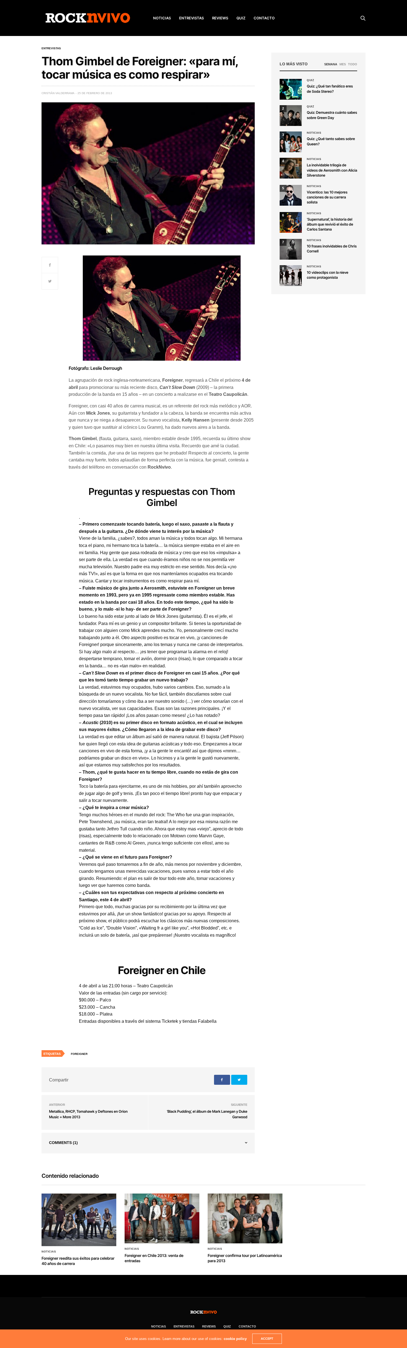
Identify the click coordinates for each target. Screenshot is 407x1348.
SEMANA (330, 64)
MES (342, 64)
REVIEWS (220, 18)
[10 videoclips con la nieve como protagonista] (291, 275)
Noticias (314, 132)
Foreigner (79, 1053)
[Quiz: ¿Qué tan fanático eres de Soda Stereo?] (291, 89)
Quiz (240, 18)
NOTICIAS (162, 18)
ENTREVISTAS (191, 18)
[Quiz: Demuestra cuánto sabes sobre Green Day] (291, 115)
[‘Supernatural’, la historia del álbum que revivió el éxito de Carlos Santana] (291, 222)
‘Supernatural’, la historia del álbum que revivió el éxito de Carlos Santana (330, 224)
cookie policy (235, 1339)
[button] (291, 115)
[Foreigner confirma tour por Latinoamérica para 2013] (245, 1218)
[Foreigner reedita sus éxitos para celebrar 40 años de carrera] (79, 1220)
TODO (352, 64)
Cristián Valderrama (58, 93)
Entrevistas (51, 48)
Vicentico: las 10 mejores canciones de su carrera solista (327, 197)
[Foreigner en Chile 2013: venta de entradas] (162, 1218)
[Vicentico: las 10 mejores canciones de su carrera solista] (291, 195)
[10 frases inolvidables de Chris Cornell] (291, 249)
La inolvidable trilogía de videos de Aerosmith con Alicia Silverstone (332, 170)
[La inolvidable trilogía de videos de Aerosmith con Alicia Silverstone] (291, 168)
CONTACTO (264, 18)
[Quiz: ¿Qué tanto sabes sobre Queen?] (291, 141)
